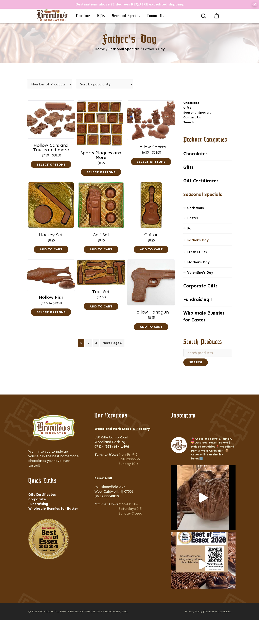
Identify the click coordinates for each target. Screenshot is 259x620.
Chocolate (83, 16)
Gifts (101, 16)
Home (99, 49)
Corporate (37, 499)
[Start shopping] (217, 15)
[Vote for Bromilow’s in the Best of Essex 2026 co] (203, 564)
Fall (190, 228)
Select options (51, 164)
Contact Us (156, 16)
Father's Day (197, 240)
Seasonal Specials (126, 16)
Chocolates (195, 153)
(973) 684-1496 (116, 447)
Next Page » (112, 343)
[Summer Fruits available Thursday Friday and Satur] (203, 497)
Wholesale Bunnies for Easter (203, 316)
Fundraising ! (197, 299)
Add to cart (51, 249)
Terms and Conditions (217, 611)
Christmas (195, 208)
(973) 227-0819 (106, 496)
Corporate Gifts (200, 286)
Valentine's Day (200, 272)
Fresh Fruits (197, 252)
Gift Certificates (200, 181)
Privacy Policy (193, 611)
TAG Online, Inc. (116, 611)
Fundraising (38, 504)
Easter (192, 218)
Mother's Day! (198, 262)
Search (188, 122)
